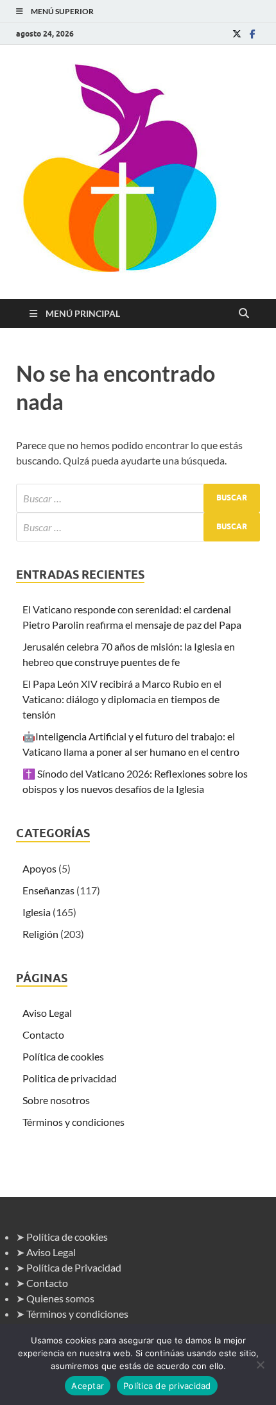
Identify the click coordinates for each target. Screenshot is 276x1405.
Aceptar (87, 1386)
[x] (237, 33)
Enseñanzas (48, 890)
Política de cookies (63, 1056)
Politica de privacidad (69, 1078)
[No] (260, 1364)
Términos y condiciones (73, 1122)
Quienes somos (60, 1298)
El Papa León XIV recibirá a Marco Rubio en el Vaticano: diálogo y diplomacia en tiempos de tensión (121, 698)
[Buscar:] (138, 498)
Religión (40, 934)
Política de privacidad (167, 1386)
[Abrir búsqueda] (244, 313)
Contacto (43, 1034)
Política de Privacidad (73, 1267)
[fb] (252, 33)
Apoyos (39, 868)
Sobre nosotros (56, 1100)
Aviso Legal (47, 1013)
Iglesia (36, 912)
